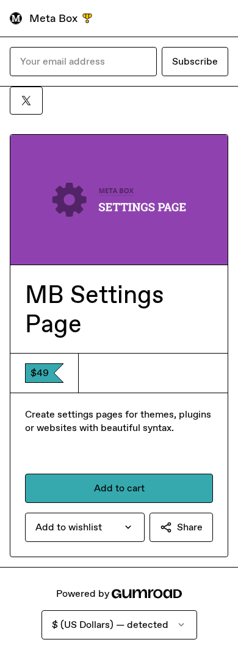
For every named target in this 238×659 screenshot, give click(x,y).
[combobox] (85, 527)
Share (190, 527)
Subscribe (195, 61)
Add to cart (119, 488)
